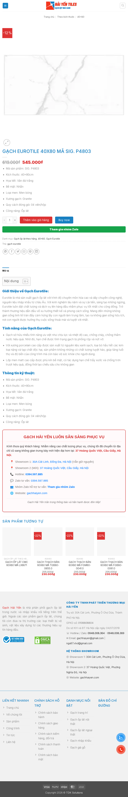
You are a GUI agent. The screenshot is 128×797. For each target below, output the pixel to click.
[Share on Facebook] (11, 251)
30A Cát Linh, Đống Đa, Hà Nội (51, 461)
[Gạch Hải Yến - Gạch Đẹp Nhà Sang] (64, 5)
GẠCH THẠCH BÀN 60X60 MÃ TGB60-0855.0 (48, 565)
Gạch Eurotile (53, 238)
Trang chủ (49, 16)
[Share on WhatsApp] (5, 251)
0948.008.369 (115, 633)
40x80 (80, 16)
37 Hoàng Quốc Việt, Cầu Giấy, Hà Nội (64, 468)
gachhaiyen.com (37, 493)
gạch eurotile (14, 244)
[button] (5, 5)
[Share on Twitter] (18, 251)
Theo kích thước (65, 16)
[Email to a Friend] (24, 251)
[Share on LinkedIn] (36, 251)
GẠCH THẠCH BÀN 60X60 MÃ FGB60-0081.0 (111, 565)
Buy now (64, 220)
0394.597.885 (34, 474)
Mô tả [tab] (5, 270)
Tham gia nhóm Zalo (63, 229)
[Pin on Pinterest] (30, 251)
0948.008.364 (96, 633)
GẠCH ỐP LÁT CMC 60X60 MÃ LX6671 (16, 564)
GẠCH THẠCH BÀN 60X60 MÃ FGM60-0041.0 (80, 565)
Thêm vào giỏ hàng (36, 220)
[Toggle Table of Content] (23, 281)
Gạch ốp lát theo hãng (25, 238)
